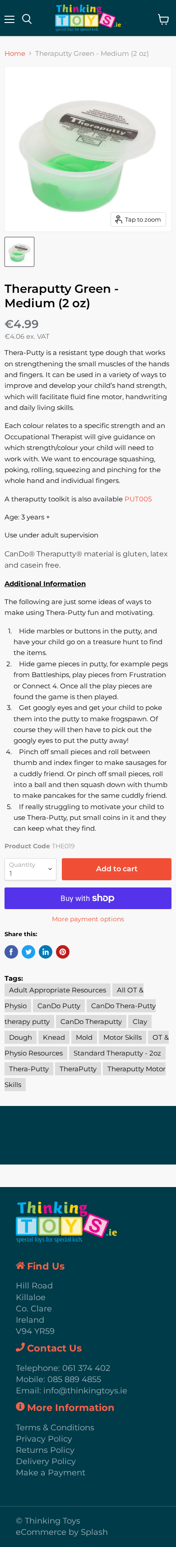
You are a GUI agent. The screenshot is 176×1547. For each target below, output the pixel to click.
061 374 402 (86, 1368)
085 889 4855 (74, 1379)
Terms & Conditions (55, 1428)
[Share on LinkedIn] (45, 952)
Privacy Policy (44, 1439)
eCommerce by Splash (62, 1532)
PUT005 (138, 499)
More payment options (88, 919)
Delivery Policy (46, 1461)
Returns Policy (45, 1450)
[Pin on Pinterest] (62, 952)
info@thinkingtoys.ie (85, 1391)
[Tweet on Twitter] (28, 952)
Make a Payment (50, 1473)
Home (15, 53)
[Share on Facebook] (11, 952)
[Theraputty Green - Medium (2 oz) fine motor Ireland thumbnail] (19, 251)
